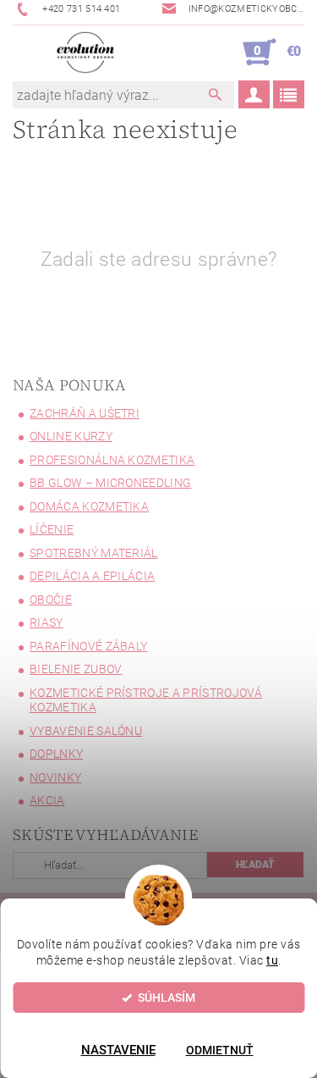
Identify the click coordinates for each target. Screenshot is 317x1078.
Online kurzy (71, 436)
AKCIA (47, 800)
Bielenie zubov (76, 669)
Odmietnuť (220, 1050)
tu (272, 960)
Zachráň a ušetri (84, 413)
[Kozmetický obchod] (86, 52)
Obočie (51, 599)
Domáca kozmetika (89, 506)
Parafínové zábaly (88, 646)
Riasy (46, 622)
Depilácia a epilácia (92, 576)
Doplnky (56, 753)
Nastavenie (118, 1050)
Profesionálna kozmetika (112, 460)
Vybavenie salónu (86, 731)
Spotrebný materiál (94, 553)
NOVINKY (55, 777)
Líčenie (52, 529)
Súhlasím (166, 997)
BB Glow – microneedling (110, 482)
